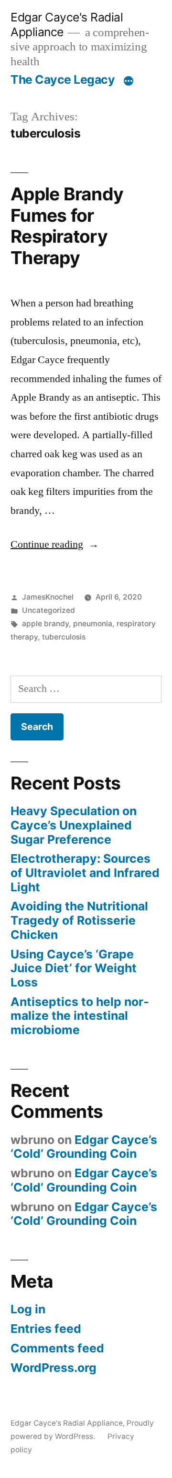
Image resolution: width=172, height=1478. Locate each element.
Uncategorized (48, 610)
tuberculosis (64, 636)
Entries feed (46, 1328)
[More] (128, 81)
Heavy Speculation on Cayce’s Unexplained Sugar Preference (74, 825)
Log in (28, 1309)
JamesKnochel (48, 596)
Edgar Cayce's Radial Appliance (67, 1423)
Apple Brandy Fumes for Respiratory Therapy (67, 225)
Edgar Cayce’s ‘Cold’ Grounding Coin (84, 1147)
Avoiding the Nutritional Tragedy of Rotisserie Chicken (79, 920)
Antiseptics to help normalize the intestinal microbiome (80, 1016)
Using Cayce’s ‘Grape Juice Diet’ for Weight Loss (74, 968)
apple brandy (45, 623)
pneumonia (92, 623)
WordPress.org (54, 1367)
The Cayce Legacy (63, 79)
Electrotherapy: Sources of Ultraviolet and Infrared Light (85, 872)
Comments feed (57, 1348)
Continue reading (55, 544)
